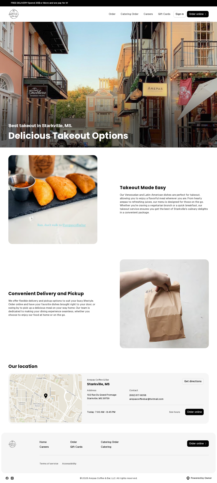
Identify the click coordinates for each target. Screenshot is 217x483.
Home (43, 442)
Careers (148, 14)
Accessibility (69, 463)
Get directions (193, 381)
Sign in (180, 14)
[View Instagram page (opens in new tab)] (12, 478)
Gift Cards (164, 14)
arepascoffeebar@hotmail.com (146, 399)
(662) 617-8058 (137, 395)
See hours (174, 412)
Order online (194, 412)
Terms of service (49, 463)
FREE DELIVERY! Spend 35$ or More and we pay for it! (39, 2)
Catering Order (129, 14)
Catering (106, 447)
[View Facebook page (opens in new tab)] (7, 478)
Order (112, 14)
